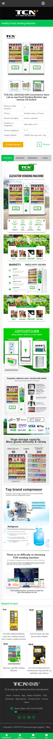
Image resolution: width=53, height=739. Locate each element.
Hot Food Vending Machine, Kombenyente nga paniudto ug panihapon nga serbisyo (39, 670)
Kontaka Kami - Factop (38, 699)
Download (9, 699)
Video (26, 702)
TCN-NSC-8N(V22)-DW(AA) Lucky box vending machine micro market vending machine (14, 636)
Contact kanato (13, 144)
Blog (48, 727)
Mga (23, 695)
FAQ (45, 695)
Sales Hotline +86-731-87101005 (28, 708)
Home (8, 695)
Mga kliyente (20, 699)
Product (16, 695)
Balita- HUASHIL (34, 695)
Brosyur (46, 144)
